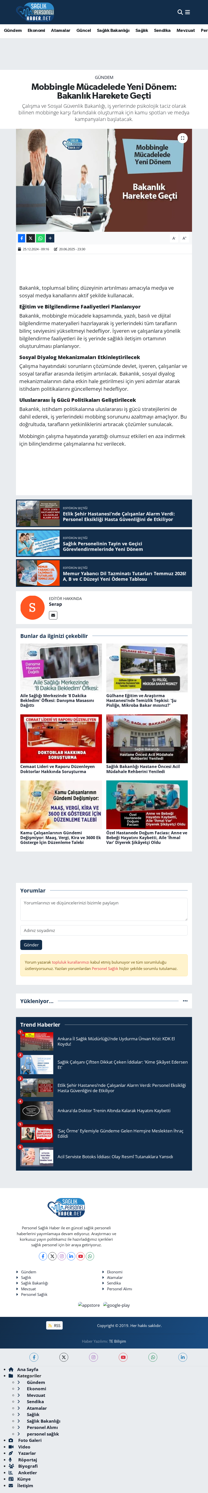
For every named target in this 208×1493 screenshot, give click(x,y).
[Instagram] (62, 1256)
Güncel (83, 30)
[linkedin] (182, 1357)
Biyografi (27, 1466)
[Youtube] (80, 1256)
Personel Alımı (119, 1288)
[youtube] (123, 1357)
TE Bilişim (117, 1341)
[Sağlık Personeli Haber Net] (35, 12)
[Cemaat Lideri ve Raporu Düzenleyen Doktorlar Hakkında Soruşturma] (61, 738)
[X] (52, 1256)
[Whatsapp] (90, 1256)
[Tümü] (185, 1001)
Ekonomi (36, 30)
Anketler (27, 1473)
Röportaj (27, 1460)
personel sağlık (42, 1434)
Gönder (31, 945)
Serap (55, 604)
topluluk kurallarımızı (71, 962)
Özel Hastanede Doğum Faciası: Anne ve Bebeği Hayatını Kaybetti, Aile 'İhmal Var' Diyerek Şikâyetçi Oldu (146, 837)
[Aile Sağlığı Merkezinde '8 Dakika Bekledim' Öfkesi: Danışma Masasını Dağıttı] (61, 667)
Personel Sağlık (105, 968)
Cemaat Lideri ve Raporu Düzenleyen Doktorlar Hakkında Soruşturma (57, 769)
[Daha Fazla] (50, 238)
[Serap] (32, 607)
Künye (24, 1479)
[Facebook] (43, 1256)
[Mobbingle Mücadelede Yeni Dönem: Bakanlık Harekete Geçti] (104, 180)
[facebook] (33, 1357)
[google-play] (116, 1305)
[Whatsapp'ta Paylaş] (40, 238)
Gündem (13, 30)
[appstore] (89, 1305)
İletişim (25, 1485)
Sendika (162, 30)
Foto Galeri (29, 1440)
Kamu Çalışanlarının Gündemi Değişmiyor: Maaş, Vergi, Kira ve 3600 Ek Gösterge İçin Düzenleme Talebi (60, 837)
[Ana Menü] (187, 12)
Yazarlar (26, 1453)
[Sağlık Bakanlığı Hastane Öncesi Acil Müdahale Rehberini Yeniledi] (147, 738)
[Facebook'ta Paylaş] (21, 238)
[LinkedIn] (71, 1256)
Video (23, 1447)
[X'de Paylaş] (30, 238)
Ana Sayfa (27, 1369)
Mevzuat (186, 30)
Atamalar (60, 30)
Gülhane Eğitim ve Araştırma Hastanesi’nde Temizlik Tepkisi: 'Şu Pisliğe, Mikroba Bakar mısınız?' (141, 700)
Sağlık (141, 30)
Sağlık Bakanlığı (113, 30)
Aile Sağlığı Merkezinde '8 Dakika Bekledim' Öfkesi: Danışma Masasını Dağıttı (57, 700)
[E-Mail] (53, 615)
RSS (56, 1325)
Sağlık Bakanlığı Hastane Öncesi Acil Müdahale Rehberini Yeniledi (143, 769)
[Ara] (180, 12)
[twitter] (63, 1357)
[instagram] (93, 1357)
